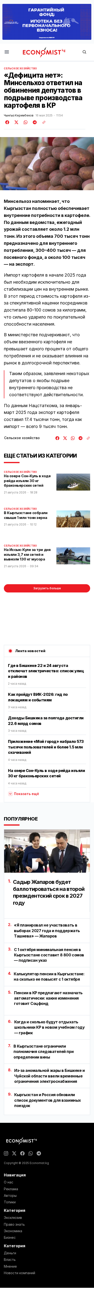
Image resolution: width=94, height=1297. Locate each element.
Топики (10, 1202)
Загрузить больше (47, 588)
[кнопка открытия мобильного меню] (7, 52)
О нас (8, 1182)
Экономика (13, 1231)
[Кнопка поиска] (84, 52)
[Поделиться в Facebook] (7, 122)
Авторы (10, 1196)
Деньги (10, 1253)
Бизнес (10, 1238)
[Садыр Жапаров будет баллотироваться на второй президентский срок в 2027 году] (47, 851)
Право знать (14, 1224)
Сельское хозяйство (20, 68)
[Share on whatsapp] (24, 122)
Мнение (10, 1266)
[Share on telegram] (34, 122)
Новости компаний (19, 1273)
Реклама (11, 1189)
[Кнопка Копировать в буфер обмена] (42, 122)
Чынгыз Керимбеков (19, 115)
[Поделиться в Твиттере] (15, 122)
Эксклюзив (13, 1218)
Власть (10, 1260)
